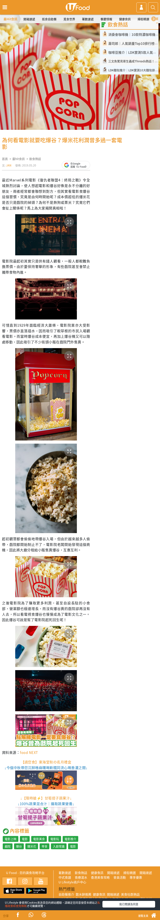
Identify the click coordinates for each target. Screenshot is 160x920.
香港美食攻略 (100, 877)
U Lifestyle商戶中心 (72, 882)
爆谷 (19, 846)
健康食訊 (125, 19)
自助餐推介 (66, 894)
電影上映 (10, 839)
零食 (44, 846)
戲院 (8, 846)
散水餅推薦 (83, 894)
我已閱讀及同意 (128, 904)
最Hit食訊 (10, 19)
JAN (8, 165)
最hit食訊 (18, 159)
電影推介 (70, 839)
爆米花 (31, 846)
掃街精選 (143, 19)
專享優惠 (136, 877)
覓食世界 (69, 19)
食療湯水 (81, 877)
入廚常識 (59, 846)
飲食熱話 (35, 159)
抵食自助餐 (49, 19)
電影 (25, 839)
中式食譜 (65, 877)
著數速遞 (88, 19)
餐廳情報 (106, 19)
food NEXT (29, 752)
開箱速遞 (29, 19)
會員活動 (119, 877)
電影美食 (39, 839)
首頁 (5, 159)
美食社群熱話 (130, 894)
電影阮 (54, 839)
